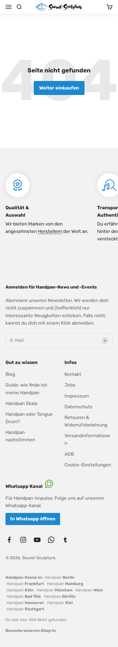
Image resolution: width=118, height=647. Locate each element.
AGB (69, 454)
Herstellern (50, 231)
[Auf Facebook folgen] (9, 539)
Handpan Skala (21, 403)
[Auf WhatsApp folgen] (51, 539)
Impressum (76, 396)
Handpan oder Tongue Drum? (29, 417)
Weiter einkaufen (59, 88)
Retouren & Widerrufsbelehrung (85, 421)
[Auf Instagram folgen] (23, 539)
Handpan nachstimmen (20, 435)
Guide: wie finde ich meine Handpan (26, 388)
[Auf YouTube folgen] (37, 539)
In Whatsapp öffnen (32, 518)
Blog (10, 374)
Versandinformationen (87, 439)
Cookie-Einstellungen (87, 464)
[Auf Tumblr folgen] (65, 539)
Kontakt (72, 374)
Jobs (69, 385)
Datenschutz (78, 406)
